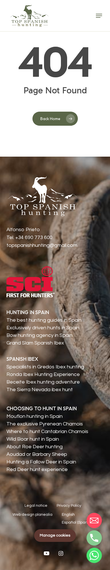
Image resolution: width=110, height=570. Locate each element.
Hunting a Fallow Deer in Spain (41, 462)
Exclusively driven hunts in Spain (42, 327)
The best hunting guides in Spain (44, 320)
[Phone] (94, 538)
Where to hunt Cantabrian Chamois (47, 431)
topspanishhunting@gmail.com (41, 245)
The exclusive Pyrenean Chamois (44, 424)
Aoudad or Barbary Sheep (36, 454)
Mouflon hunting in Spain (34, 416)
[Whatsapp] (94, 555)
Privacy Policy (69, 506)
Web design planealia (32, 515)
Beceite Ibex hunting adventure (43, 382)
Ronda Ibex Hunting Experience (43, 374)
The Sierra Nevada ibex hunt (39, 389)
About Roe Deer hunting (34, 446)
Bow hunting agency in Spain (39, 335)
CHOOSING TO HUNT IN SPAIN (41, 408)
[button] (99, 16)
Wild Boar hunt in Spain (32, 439)
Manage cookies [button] (55, 535)
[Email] (94, 520)
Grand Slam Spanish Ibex (35, 343)
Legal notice (36, 506)
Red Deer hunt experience (37, 469)
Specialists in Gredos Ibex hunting (45, 367)
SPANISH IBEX (22, 359)
